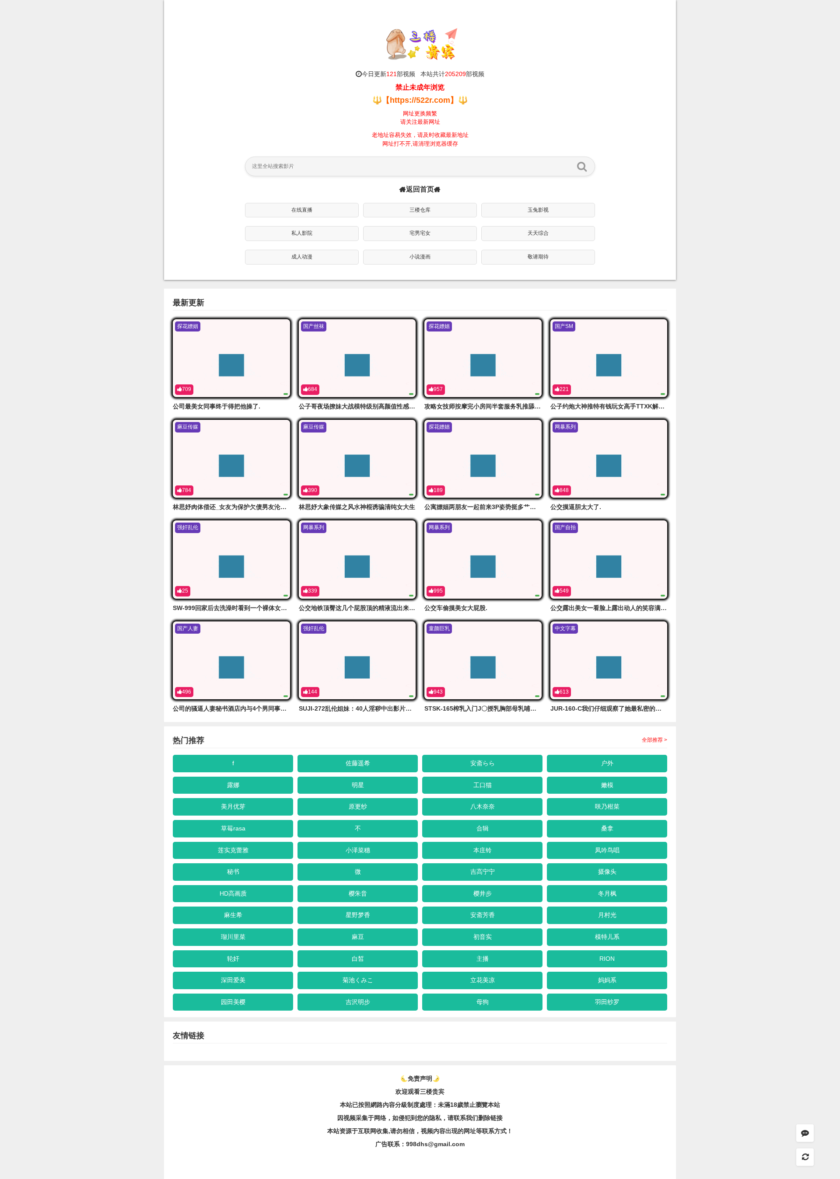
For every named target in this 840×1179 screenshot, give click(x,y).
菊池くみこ (358, 980)
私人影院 (301, 233)
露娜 (233, 784)
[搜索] (582, 166)
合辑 (482, 828)
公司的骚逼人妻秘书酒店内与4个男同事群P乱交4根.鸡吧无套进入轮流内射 (274, 708)
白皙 (358, 958)
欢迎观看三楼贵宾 (420, 1091)
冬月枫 (607, 893)
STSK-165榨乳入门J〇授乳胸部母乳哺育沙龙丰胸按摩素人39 (508, 708)
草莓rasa (233, 828)
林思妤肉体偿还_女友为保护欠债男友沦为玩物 (236, 506)
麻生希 (233, 914)
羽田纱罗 (607, 1001)
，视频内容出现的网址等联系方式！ (464, 1130)
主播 (482, 958)
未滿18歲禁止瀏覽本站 (469, 1104)
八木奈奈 (482, 806)
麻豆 (358, 936)
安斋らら (482, 763)
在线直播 (301, 210)
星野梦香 (358, 914)
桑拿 (607, 828)
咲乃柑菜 (607, 806)
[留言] (805, 1133)
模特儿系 (607, 936)
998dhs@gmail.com (435, 1144)
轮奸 (233, 958)
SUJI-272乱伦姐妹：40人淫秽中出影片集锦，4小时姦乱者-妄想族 (389, 708)
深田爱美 (233, 980)
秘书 (233, 871)
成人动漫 (301, 257)
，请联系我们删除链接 (472, 1117)
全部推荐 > (654, 740)
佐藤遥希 (358, 763)
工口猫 (482, 784)
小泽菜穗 (358, 850)
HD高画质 (233, 893)
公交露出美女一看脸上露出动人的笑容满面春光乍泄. (621, 607)
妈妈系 (607, 980)
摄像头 (607, 871)
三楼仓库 (420, 210)
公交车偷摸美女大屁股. (455, 607)
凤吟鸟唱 (607, 850)
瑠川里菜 (233, 936)
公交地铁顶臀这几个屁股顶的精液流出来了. (358, 607)
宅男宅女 (420, 233)
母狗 (482, 1001)
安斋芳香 (482, 914)
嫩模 (607, 784)
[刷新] (805, 1157)
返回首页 (420, 189)
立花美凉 (482, 980)
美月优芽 (233, 806)
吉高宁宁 (482, 871)
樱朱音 (358, 893)
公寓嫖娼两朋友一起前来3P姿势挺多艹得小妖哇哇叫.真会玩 (505, 506)
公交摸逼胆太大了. (575, 506)
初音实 (482, 936)
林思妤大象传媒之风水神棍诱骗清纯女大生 (357, 506)
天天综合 (538, 233)
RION (607, 958)
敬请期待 (538, 257)
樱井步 (482, 893)
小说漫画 (420, 257)
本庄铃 (482, 850)
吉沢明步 (358, 1001)
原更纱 (358, 806)
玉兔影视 (538, 210)
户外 (607, 763)
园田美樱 (233, 1001)
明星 (358, 784)
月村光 (607, 914)
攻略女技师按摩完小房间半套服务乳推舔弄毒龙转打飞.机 (501, 406)
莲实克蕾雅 (233, 850)
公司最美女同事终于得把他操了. (216, 406)
